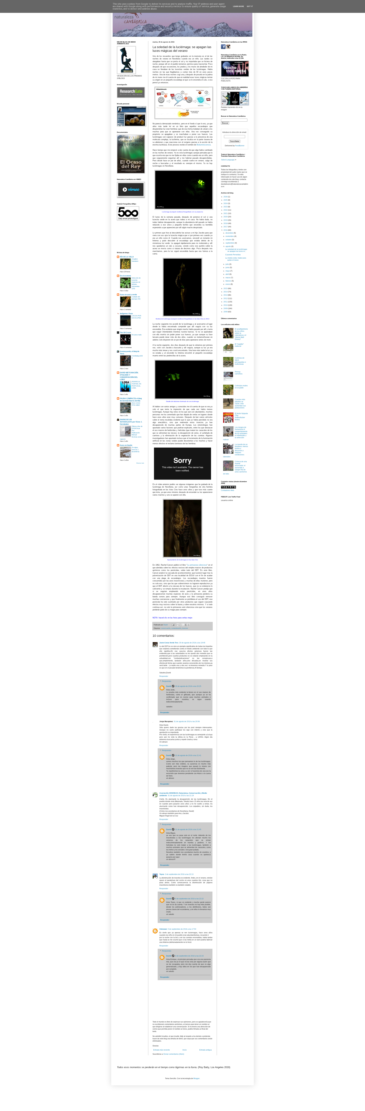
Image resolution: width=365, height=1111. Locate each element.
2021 (226, 213)
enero (228, 284)
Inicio (184, 1050)
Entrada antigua (205, 1050)
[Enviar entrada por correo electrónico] (173, 625)
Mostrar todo (140, 463)
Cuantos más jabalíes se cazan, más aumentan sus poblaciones (240, 403)
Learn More (238, 6)
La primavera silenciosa (197, 565)
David (168, 686)
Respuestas (166, 681)
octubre (229, 240)
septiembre (230, 243)
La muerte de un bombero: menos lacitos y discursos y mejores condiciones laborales (235, 450)
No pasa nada (136, 335)
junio (228, 268)
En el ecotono (125, 276)
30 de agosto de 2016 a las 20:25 (188, 686)
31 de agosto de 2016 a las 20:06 (187, 721)
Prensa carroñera (238, 373)
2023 (226, 207)
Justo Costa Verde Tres (168, 643)
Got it (250, 6)
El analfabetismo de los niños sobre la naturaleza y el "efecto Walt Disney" (241, 334)
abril (227, 274)
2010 (226, 305)
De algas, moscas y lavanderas (135, 450)
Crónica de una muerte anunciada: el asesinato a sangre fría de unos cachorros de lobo (235, 468)
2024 (226, 203)
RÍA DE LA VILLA (127, 257)
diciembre (230, 233)
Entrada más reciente (161, 1050)
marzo (228, 278)
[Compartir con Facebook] (185, 624)
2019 (226, 220)
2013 (226, 295)
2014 (226, 292)
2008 (226, 312)
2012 (226, 298)
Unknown (163, 929)
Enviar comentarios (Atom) (174, 1054)
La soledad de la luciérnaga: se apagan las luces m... (236, 250)
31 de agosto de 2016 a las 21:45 (188, 830)
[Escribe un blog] (180, 624)
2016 (226, 230)
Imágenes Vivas (126, 314)
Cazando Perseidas (233, 255)
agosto (228, 246)
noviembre (230, 236)
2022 (226, 210)
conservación (165, 628)
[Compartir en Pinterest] (188, 624)
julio (227, 264)
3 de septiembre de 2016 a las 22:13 (179, 874)
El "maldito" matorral (239, 345)
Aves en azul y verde (128, 295)
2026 (226, 197)
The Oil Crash (125, 333)
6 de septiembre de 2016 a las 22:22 (189, 899)
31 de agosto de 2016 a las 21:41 (188, 755)
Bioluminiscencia (204, 145)
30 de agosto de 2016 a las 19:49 (192, 643)
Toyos (161, 874)
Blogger (196, 1078)
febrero (229, 281)
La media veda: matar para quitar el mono (235, 259)
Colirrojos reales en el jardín (241, 387)
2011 (226, 302)
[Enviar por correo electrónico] (177, 624)
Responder (163, 676)
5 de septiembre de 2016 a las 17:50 (182, 929)
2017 (226, 227)
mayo (228, 271)
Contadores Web (227, 490)
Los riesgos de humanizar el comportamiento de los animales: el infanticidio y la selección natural (235, 433)
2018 (226, 223)
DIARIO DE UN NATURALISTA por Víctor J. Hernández (131, 422)
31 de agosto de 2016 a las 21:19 (181, 796)
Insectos (185, 628)
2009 (226, 308)
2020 (226, 217)
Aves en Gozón (126, 445)
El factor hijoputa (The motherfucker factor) (241, 416)
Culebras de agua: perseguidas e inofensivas (240, 361)
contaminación (176, 628)
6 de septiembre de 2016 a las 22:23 (189, 956)
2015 (226, 288)
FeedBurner (239, 146)
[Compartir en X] (183, 624)
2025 (226, 200)
